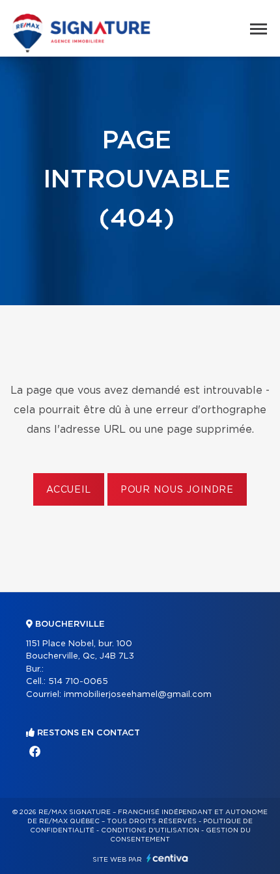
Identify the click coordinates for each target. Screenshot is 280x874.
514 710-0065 (78, 681)
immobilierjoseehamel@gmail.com (138, 694)
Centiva (167, 858)
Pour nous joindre (177, 490)
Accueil (68, 490)
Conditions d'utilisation (150, 830)
